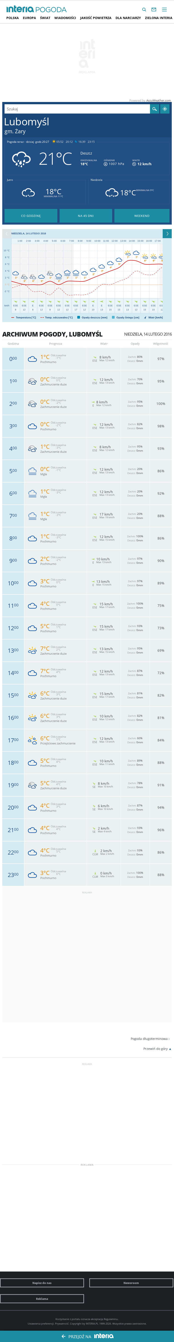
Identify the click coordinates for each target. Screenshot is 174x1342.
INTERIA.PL (92, 1323)
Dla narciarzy (128, 18)
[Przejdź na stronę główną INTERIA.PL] (20, 9)
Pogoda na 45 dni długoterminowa (86, 216)
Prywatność (62, 1323)
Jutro (10, 180)
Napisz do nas (41, 1283)
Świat (45, 18)
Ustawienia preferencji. (41, 1323)
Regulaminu (111, 1319)
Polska (12, 18)
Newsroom (131, 1283)
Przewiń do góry (155, 1048)
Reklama (42, 1299)
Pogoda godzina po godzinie (31, 216)
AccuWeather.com (158, 100)
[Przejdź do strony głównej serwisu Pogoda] (51, 10)
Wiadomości (65, 18)
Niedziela (96, 180)
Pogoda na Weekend (141, 216)
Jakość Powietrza (95, 18)
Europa (29, 18)
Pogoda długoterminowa (149, 1039)
